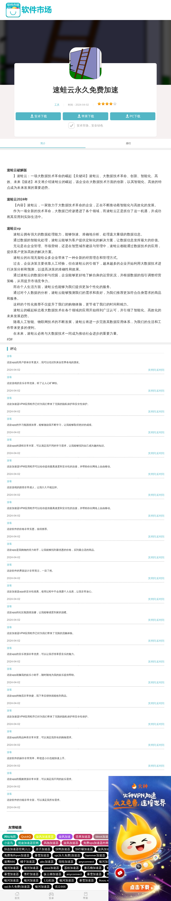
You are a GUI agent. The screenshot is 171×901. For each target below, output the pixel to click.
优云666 (60, 886)
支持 (150, 369)
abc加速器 (47, 861)
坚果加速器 (83, 836)
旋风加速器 (71, 843)
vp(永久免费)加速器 (67, 855)
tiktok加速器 (103, 836)
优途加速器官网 (28, 843)
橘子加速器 (27, 861)
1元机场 (49, 880)
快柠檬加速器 (84, 849)
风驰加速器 (51, 843)
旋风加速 (64, 836)
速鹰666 (9, 861)
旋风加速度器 (45, 836)
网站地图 (10, 836)
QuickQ (26, 836)
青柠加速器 (31, 874)
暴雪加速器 (42, 855)
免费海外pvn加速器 (16, 855)
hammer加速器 (95, 855)
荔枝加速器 (71, 868)
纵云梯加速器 (52, 874)
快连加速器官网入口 (17, 849)
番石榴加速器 (93, 868)
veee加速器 (51, 868)
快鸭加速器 (62, 849)
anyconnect (86, 861)
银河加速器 (106, 861)
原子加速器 (43, 849)
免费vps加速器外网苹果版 (100, 843)
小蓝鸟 (8, 843)
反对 (158, 369)
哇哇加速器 (66, 861)
